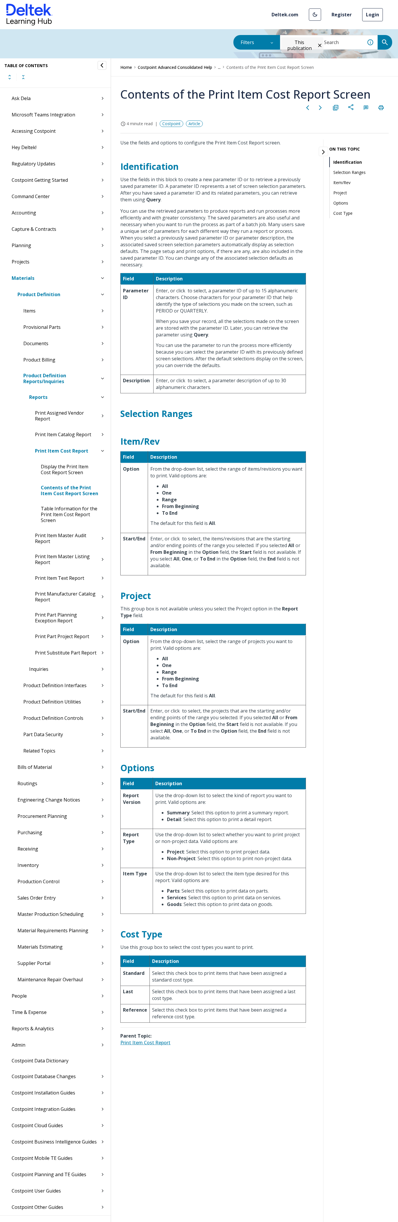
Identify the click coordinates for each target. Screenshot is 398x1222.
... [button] (219, 67)
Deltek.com (285, 14)
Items (29, 311)
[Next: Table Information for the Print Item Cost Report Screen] (320, 108)
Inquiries (38, 669)
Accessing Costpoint (34, 131)
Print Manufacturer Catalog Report (65, 597)
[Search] (385, 42)
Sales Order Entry (36, 898)
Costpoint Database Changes (44, 1076)
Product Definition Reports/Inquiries (44, 378)
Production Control (38, 881)
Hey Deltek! (24, 147)
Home (126, 67)
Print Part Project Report (62, 636)
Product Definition (38, 294)
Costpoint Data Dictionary (40, 1061)
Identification (347, 162)
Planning (21, 245)
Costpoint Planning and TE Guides (49, 1174)
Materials (23, 278)
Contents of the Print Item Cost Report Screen (69, 490)
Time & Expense (29, 1012)
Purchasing (29, 832)
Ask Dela (21, 98)
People (19, 996)
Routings (27, 783)
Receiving (27, 849)
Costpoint (171, 123)
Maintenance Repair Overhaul (50, 979)
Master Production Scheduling (50, 914)
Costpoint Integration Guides (43, 1109)
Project (340, 192)
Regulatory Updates (33, 164)
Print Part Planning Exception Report (56, 618)
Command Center (31, 196)
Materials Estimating (40, 947)
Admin (18, 1045)
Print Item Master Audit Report (60, 538)
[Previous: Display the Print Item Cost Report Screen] (308, 108)
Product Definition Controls (53, 718)
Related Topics (39, 751)
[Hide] (102, 65)
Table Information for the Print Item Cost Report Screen (69, 514)
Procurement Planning (42, 816)
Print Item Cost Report (61, 451)
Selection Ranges (349, 172)
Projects (20, 262)
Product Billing (39, 360)
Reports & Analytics (33, 1028)
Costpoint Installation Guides (43, 1093)
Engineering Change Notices (48, 800)
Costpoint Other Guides (37, 1207)
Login (372, 14)
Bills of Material (34, 767)
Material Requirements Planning (52, 930)
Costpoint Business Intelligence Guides (54, 1142)
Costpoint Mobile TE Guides (42, 1158)
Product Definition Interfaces (55, 685)
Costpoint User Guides (36, 1191)
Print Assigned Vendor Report (59, 416)
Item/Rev (342, 182)
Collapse (23, 77)
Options (340, 203)
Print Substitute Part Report (65, 653)
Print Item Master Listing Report (62, 559)
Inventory (28, 865)
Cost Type (343, 213)
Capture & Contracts (34, 229)
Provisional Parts (42, 327)
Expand (9, 77)
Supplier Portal (33, 963)
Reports (38, 397)
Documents (35, 343)
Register (342, 14)
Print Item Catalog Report (63, 434)
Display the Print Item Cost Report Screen (64, 469)
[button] (315, 14)
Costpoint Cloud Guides (37, 1125)
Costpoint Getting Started (40, 180)
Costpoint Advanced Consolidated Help (175, 67)
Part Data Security (43, 734)
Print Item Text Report (59, 578)
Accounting (24, 213)
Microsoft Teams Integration (43, 115)
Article (194, 123)
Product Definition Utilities (52, 702)
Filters (247, 42)
